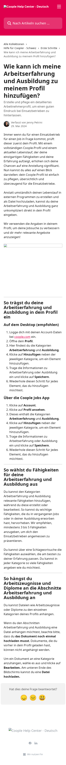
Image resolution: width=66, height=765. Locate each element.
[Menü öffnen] (59, 6)
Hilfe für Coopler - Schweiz (20, 48)
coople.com (22, 337)
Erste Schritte (49, 48)
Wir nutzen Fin (35, 754)
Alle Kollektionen (14, 44)
